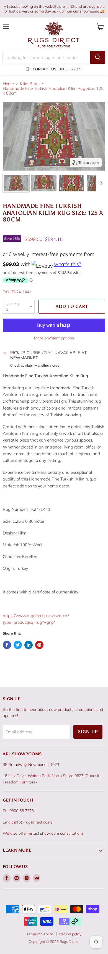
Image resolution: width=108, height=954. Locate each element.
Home (8, 83)
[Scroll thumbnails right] (100, 183)
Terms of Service (40, 934)
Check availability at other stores (34, 366)
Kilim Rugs (29, 83)
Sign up (88, 731)
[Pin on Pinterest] (39, 645)
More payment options (54, 338)
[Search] (97, 57)
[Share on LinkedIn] (28, 645)
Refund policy (70, 934)
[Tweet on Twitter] (18, 645)
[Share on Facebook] (7, 645)
